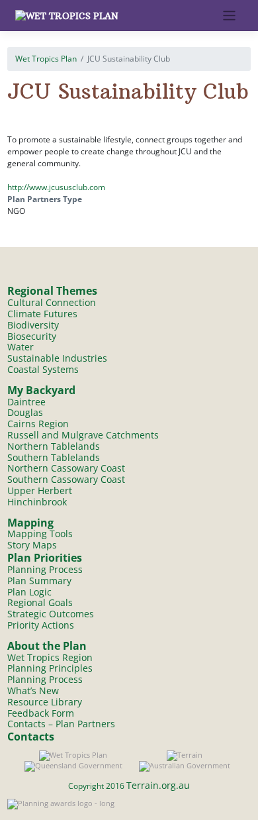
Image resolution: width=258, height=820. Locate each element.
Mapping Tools (40, 533)
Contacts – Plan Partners (61, 723)
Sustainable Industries (57, 358)
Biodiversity (33, 325)
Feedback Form (40, 713)
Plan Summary (39, 580)
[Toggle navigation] (229, 15)
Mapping (30, 522)
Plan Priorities (44, 557)
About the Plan (47, 646)
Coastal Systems (43, 369)
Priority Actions (40, 625)
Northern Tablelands (53, 446)
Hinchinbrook (37, 501)
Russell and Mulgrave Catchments (83, 435)
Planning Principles (50, 668)
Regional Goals (40, 602)
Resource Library (44, 701)
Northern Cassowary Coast (66, 468)
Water (20, 346)
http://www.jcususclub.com (56, 187)
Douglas (25, 412)
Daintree (26, 401)
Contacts (30, 736)
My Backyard (41, 390)
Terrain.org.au (158, 785)
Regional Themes (52, 290)
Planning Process (45, 569)
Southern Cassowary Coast (66, 479)
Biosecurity (31, 336)
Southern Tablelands (53, 457)
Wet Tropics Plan (46, 58)
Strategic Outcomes (50, 613)
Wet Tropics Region (50, 657)
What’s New (33, 690)
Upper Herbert (39, 490)
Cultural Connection (51, 302)
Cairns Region (38, 423)
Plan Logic (29, 592)
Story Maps (32, 544)
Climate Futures (42, 313)
